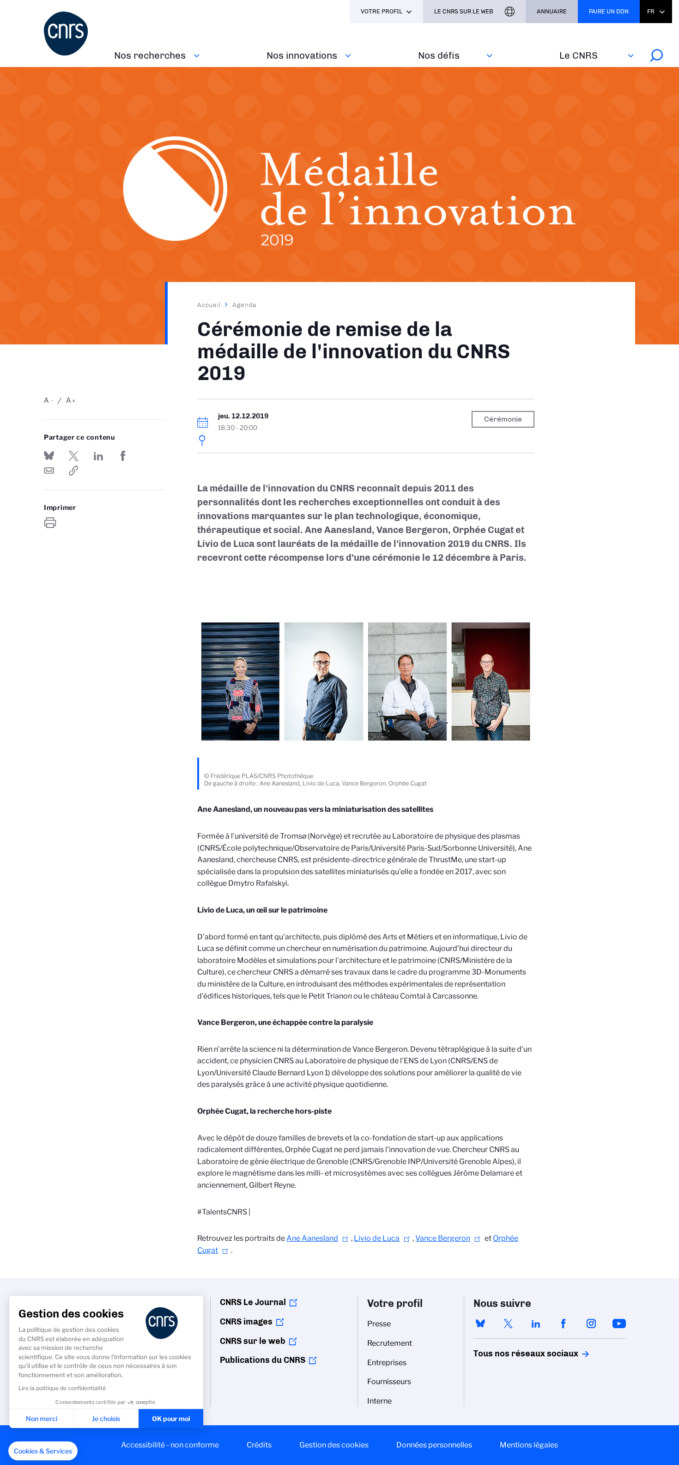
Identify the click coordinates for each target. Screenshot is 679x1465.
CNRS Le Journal (253, 1302)
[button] (43, 1451)
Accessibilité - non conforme (170, 1444)
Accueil (209, 304)
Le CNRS (578, 55)
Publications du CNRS (262, 1360)
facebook (563, 1323)
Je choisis (106, 1418)
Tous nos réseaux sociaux (509, 1354)
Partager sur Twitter (73, 456)
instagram (591, 1323)
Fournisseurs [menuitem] (389, 1381)
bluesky (480, 1323)
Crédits (259, 1444)
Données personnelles (434, 1444)
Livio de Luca (377, 1238)
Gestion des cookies (334, 1444)
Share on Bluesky (49, 456)
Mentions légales (529, 1444)
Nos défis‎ (439, 55)
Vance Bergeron (442, 1238)
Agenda (244, 304)
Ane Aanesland (312, 1238)
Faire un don (609, 11)
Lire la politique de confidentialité (62, 1388)
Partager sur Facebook (123, 456)
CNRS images (246, 1322)
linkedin (536, 1323)
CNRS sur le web (252, 1341)
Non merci (41, 1418)
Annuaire (552, 11)
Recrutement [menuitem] (389, 1343)
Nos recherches (150, 55)
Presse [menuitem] (379, 1323)
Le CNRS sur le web (463, 11)
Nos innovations (302, 55)
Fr (651, 11)
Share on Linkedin (98, 456)
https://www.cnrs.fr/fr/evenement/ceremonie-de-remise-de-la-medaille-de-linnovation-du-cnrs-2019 (73, 471)
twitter (508, 1323)
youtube (619, 1323)
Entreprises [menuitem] (386, 1362)
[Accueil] (73, 33)
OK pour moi (171, 1418)
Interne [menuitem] (379, 1401)
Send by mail (49, 471)
